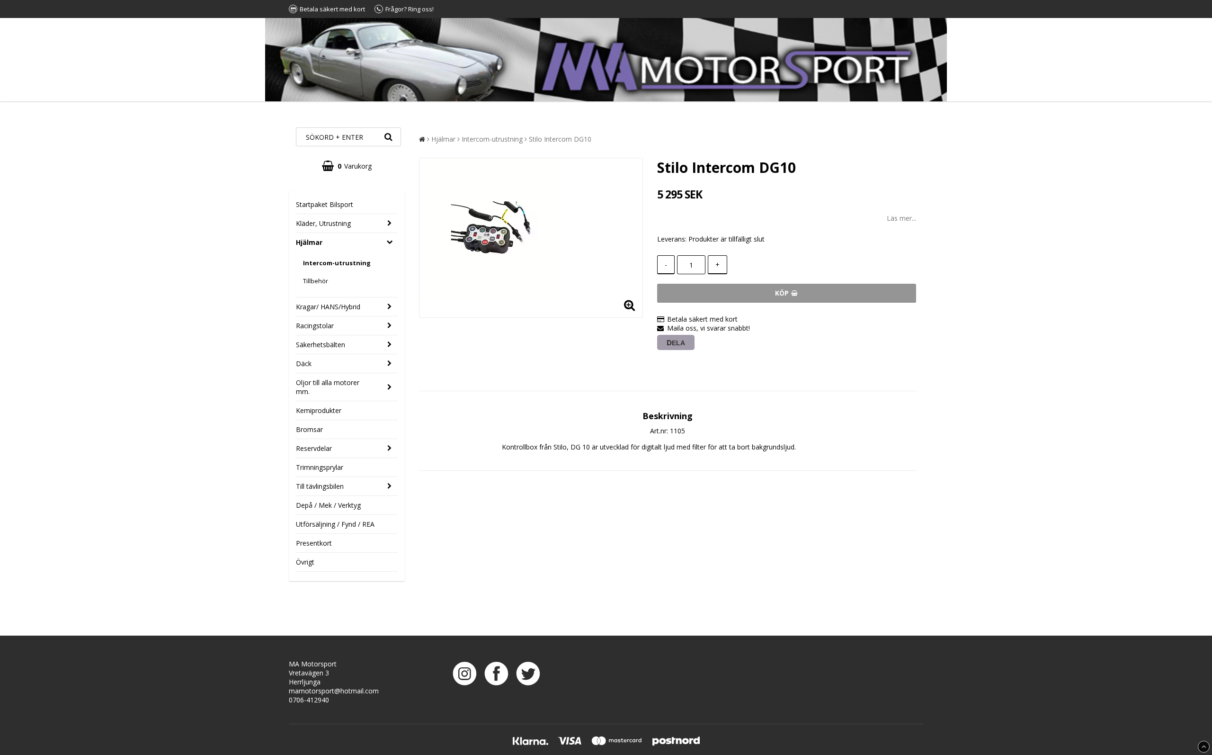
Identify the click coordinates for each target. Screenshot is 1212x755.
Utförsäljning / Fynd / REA (335, 524)
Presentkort (314, 543)
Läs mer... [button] (901, 218)
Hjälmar (309, 242)
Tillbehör (315, 281)
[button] (347, 166)
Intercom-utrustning (337, 263)
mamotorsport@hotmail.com (334, 690)
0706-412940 (309, 699)
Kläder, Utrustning (323, 223)
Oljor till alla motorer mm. (327, 387)
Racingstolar (315, 325)
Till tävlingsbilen (320, 486)
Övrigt (305, 561)
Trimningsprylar (319, 467)
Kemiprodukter (318, 410)
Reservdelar (314, 448)
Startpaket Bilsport (324, 204)
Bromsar (309, 429)
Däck (304, 363)
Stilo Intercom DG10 (560, 139)
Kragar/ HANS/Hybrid (328, 306)
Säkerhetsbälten (320, 344)
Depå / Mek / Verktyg (328, 505)
